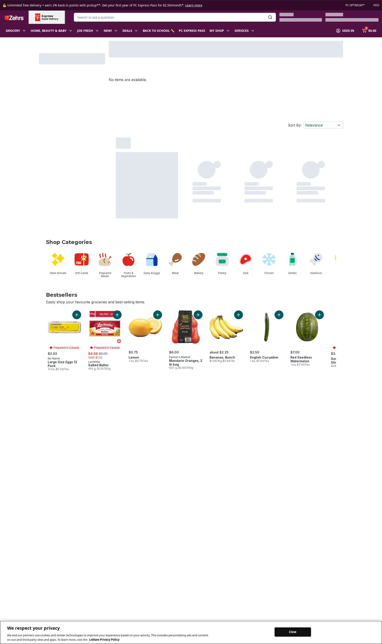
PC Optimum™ (355, 5)
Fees (376, 5)
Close (293, 632)
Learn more (193, 5)
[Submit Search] (270, 17)
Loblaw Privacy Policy (104, 639)
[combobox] (175, 17)
